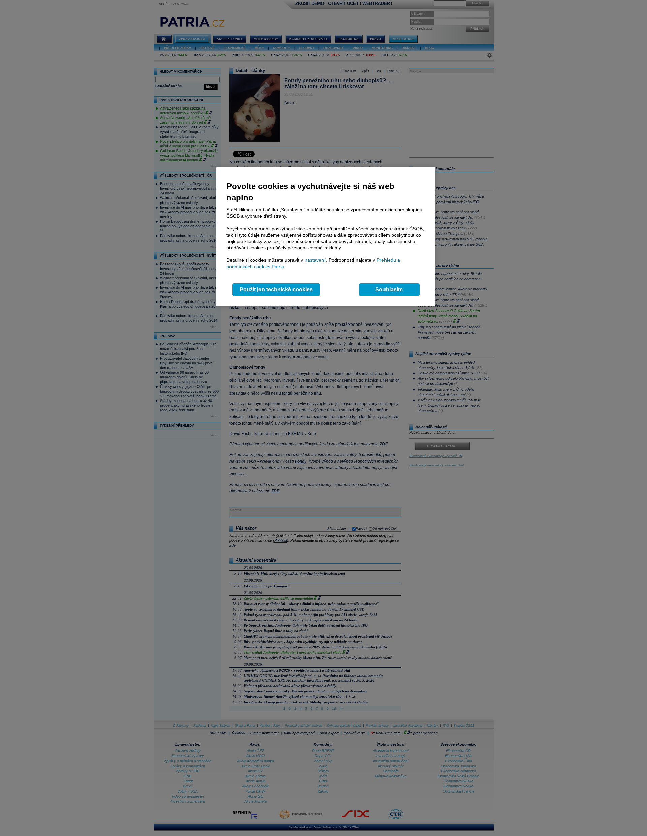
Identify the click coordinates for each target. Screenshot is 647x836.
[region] (325, 236)
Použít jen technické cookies (276, 289)
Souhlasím (389, 289)
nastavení (315, 260)
